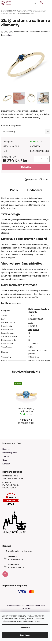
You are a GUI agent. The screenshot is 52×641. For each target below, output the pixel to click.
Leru (10, 35)
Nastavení (25, 627)
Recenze (6, 449)
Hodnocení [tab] (34, 190)
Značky (5, 456)
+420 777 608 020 (15, 558)
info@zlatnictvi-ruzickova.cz (20, 551)
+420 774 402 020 (16, 566)
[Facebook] (5, 574)
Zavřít (15, 179)
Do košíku (26, 167)
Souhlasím (25, 635)
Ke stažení (26, 608)
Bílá (30, 329)
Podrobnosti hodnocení (40, 31)
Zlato (30, 322)
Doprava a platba (9, 452)
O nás (4, 460)
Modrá (36, 329)
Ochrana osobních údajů (35, 605)
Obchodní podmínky (14, 605)
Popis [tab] (14, 190)
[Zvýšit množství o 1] (47, 159)
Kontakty (6, 463)
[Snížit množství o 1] (35, 159)
